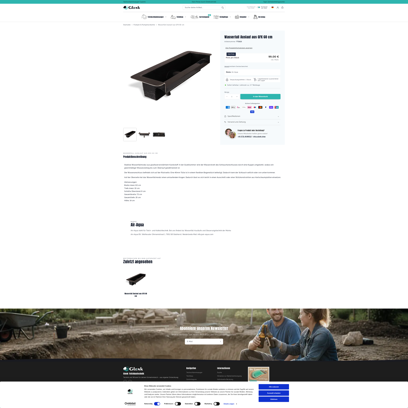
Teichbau (189, 376)
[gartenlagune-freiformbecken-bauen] (258, 378)
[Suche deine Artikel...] (222, 8)
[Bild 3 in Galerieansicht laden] (159, 134)
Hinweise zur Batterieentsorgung (229, 376)
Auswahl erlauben (273, 393)
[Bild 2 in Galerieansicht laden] (144, 134)
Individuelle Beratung (225, 379)
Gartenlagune (191, 379)
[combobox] (204, 7)
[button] (282, 7)
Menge (226, 92)
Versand (226, 66)
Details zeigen (229, 404)
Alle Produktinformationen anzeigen (238, 48)
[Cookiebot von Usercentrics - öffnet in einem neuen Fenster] (130, 403)
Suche (219, 372)
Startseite (127, 25)
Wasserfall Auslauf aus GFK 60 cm (171, 25)
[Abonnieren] (220, 341)
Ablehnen (273, 399)
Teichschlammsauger (194, 372)
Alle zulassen (274, 387)
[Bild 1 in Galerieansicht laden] (130, 134)
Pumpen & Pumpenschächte (144, 25)
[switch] (178, 403)
